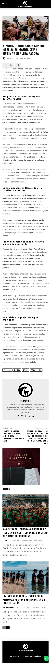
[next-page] (8, 627)
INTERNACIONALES (9, 607)
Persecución (36, 370)
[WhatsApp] (11, 65)
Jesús (25, 370)
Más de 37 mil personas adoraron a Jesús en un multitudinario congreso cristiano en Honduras (25, 532)
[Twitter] (18, 65)
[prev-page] (4, 627)
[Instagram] (22, 416)
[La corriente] (25, 4)
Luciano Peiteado (20, 540)
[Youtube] (33, 416)
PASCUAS (7, 370)
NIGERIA (17, 370)
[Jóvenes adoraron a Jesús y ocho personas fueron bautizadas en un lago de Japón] (25, 577)
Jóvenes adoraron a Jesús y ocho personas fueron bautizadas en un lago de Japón (23, 599)
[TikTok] (25, 416)
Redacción (11, 58)
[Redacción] (4, 58)
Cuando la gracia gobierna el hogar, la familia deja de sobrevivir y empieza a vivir (13, 436)
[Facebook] (5, 65)
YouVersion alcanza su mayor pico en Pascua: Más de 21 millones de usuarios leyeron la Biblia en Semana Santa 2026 (37, 437)
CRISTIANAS (6, 540)
